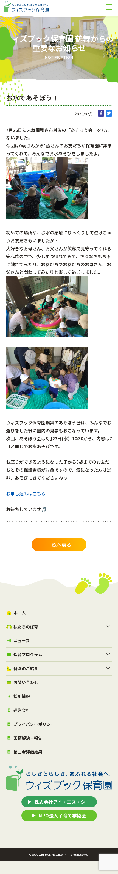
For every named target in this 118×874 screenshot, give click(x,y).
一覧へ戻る (59, 544)
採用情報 (21, 696)
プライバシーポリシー (34, 724)
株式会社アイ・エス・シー (62, 801)
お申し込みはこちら (26, 493)
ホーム (19, 613)
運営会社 (21, 710)
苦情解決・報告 (27, 738)
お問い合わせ (25, 682)
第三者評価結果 (27, 752)
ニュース (21, 640)
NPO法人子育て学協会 (62, 815)
